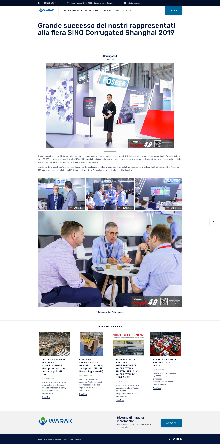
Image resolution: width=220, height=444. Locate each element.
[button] (173, 10)
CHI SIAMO (108, 10)
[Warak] (46, 10)
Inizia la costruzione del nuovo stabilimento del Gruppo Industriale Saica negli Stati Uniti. (54, 367)
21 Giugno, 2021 (121, 381)
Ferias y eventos (104, 312)
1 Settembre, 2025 (85, 375)
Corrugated (110, 56)
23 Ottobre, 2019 (159, 369)
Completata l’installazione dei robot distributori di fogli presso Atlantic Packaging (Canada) (91, 365)
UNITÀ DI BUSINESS (72, 10)
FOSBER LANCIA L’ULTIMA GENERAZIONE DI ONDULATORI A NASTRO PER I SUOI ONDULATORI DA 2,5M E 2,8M (127, 368)
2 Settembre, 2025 (48, 378)
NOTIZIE (120, 10)
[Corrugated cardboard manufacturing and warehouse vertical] (55, 425)
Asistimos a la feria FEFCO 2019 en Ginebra (164, 362)
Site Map (78, 439)
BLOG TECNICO (92, 10)
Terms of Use (68, 439)
